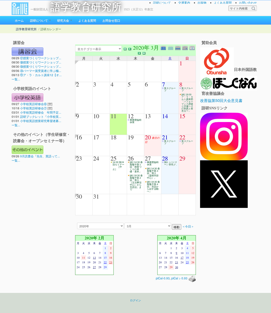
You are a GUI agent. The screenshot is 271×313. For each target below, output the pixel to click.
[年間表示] (164, 47)
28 (165, 158)
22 (182, 137)
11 (113, 116)
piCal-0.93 (163, 278)
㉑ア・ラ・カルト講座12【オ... (41, 75)
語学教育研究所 (86, 6)
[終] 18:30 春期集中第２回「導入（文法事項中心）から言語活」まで (136, 182)
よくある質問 (223, 2)
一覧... (16, 79)
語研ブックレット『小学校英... (40, 116)
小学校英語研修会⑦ (33, 108)
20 (148, 137)
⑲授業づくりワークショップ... (40, 66)
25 (113, 158)
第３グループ (170, 89)
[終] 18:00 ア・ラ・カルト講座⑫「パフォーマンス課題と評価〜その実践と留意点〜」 (187, 102)
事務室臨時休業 (135, 121)
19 (131, 137)
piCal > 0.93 (179, 278)
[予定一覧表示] (192, 47)
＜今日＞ (188, 226)
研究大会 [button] (63, 20)
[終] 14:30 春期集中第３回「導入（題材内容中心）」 (153, 173)
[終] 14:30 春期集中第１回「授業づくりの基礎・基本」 (136, 167)
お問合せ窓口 (111, 20)
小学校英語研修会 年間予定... (40, 112)
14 (165, 116)
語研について (162, 2)
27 (148, 158)
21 (165, 137)
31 (96, 196)
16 (79, 137)
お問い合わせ (248, 2)
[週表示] (178, 47)
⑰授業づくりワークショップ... (40, 58)
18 (113, 137)
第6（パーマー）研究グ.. (170, 163)
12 (131, 116)
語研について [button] (39, 20)
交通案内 (184, 2)
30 (79, 196)
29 (182, 158)
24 (96, 158)
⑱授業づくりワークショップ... (40, 62)
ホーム (19, 20)
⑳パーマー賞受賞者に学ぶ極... (40, 71)
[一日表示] (185, 47)
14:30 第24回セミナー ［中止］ (118, 165)
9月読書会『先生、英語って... (40, 156)
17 (96, 137)
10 (96, 116)
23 (79, 158)
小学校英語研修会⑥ (33, 104)
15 (182, 116)
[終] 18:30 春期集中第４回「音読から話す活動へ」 (153, 186)
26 (131, 158)
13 (148, 116)
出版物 (202, 2)
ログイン (135, 300)
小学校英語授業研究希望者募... (40, 121)
